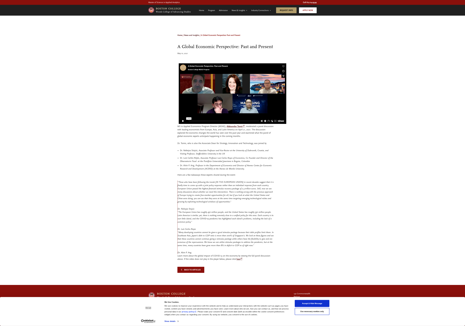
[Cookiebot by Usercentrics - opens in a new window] (148, 321)
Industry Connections (260, 10)
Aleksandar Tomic (235, 126)
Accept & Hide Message (312, 303)
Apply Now (308, 10)
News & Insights (238, 10)
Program (211, 10)
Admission (223, 10)
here (238, 259)
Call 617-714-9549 (310, 2)
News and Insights (191, 35)
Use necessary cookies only (312, 311)
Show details (169, 321)
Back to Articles (192, 270)
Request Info (286, 10)
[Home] (169, 10)
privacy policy (188, 312)
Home (201, 10)
